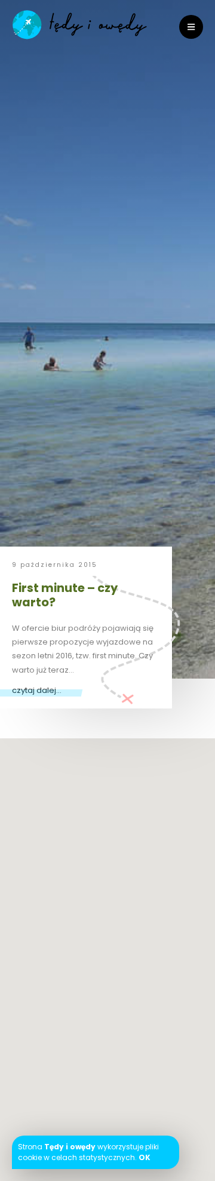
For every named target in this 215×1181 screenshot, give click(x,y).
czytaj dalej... (37, 690)
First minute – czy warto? (65, 595)
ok (144, 1157)
